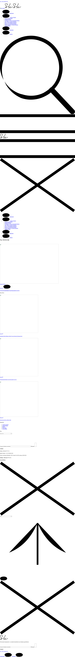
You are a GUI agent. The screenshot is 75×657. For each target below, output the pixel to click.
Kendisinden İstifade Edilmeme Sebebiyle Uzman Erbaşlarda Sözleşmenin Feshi (11, 336)
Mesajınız (33, 446)
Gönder (1, 448)
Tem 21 (1, 417)
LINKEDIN (2, 656)
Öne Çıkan (4, 427)
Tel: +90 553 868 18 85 (4, 1)
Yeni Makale (4, 428)
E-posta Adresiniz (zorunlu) (5, 446)
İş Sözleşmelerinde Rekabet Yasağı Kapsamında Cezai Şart (9, 290)
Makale (3, 426)
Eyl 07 (1, 288)
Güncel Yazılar (2, 284)
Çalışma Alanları (5, 424)
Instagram (14, 656)
